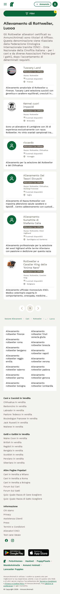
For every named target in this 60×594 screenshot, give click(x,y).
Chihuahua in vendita (14, 402)
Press (6, 522)
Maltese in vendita (13, 426)
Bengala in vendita (13, 450)
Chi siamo (8, 510)
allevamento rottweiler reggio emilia (14, 358)
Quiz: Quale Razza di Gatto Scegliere (22, 499)
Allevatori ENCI (11, 531)
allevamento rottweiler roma (14, 341)
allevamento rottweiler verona (40, 360)
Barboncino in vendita (14, 406)
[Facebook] (6, 540)
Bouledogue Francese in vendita (20, 418)
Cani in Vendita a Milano (16, 474)
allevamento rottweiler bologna (15, 384)
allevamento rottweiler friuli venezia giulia (39, 334)
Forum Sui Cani (11, 486)
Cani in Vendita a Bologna (16, 482)
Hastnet (29, 561)
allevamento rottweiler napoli (40, 352)
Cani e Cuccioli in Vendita (17, 398)
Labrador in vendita (13, 410)
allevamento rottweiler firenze (15, 332)
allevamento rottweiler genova (40, 376)
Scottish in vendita (13, 454)
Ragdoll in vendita (12, 446)
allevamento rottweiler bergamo (16, 349)
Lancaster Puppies (13, 569)
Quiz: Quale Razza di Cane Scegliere (22, 494)
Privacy (7, 514)
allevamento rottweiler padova (40, 368)
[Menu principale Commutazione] (5, 4)
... (45, 319)
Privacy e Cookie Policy (14, 584)
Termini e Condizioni (14, 526)
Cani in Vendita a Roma (15, 478)
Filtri (43, 13)
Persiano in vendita (13, 458)
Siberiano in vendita (13, 462)
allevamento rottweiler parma (15, 376)
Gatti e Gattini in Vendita (16, 434)
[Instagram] (12, 540)
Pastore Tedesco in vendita (17, 414)
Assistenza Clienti (12, 518)
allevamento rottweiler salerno (15, 368)
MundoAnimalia (11, 565)
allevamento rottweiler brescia (40, 344)
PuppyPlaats (43, 561)
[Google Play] (14, 552)
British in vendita (12, 442)
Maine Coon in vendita (15, 438)
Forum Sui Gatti (11, 490)
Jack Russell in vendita (15, 422)
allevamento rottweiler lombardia (42, 384)
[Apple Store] (38, 552)
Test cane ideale (12, 535)
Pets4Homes (15, 561)
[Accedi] (55, 4)
